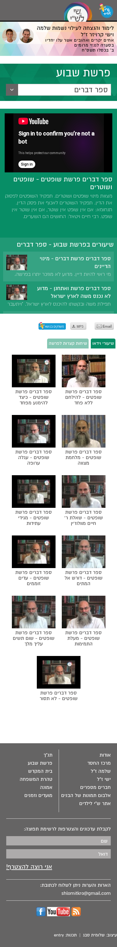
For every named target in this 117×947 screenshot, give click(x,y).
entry (59, 935)
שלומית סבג (94, 935)
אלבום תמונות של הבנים (86, 795)
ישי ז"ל (104, 779)
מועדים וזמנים (38, 795)
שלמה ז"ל (101, 771)
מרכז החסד (99, 763)
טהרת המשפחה (36, 779)
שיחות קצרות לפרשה (68, 343)
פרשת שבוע (40, 763)
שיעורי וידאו (103, 343)
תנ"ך (48, 755)
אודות (105, 755)
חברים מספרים (95, 787)
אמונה (46, 787)
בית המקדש (40, 771)
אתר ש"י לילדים (95, 803)
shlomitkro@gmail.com (86, 893)
